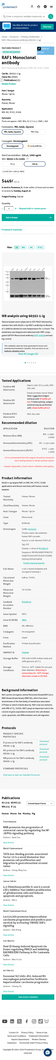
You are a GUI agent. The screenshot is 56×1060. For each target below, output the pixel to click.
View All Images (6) (28, 354)
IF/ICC (40, 247)
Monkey (27, 813)
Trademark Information (39, 1036)
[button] (48, 1052)
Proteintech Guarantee (12, 230)
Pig (33, 813)
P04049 (25, 652)
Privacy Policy (27, 1032)
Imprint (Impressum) (20, 1039)
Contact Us (13, 1032)
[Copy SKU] (27, 159)
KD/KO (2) (16, 802)
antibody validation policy (14, 351)
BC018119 (43, 548)
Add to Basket (12, 217)
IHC (31, 247)
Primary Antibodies (30, 37)
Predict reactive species (33, 563)
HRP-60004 (39, 335)
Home (4, 37)
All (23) (5, 802)
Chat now (47, 27)
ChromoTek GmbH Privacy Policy (33, 1043)
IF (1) (13, 806)
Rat (19, 813)
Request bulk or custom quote (32, 208)
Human (5, 813)
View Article (8, 842)
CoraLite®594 (35, 146)
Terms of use (41, 1032)
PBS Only (35, 132)
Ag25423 (32, 529)
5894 (24, 620)
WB (23, 247)
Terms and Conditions (16, 1036)
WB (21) (6, 806)
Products (14, 37)
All (17, 247)
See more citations (28, 997)
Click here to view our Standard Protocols (21, 775)
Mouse (13, 813)
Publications (10, 80)
